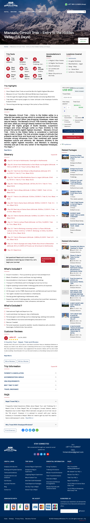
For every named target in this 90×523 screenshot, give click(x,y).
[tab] (31, 373)
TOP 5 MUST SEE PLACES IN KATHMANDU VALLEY (76, 316)
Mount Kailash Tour (31, 477)
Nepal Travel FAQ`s (73, 480)
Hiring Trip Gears (51, 466)
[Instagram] (38, 454)
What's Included (79, 91)
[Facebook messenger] (26, 430)
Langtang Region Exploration (34, 474)
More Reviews (10, 361)
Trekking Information (52, 469)
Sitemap (11, 518)
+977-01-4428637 (73, 447)
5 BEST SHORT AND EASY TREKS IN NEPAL (76, 304)
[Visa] (35, 507)
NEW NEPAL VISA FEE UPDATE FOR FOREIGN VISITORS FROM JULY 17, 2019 (77, 293)
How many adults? (65, 103)
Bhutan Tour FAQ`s (73, 474)
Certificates (7, 480)
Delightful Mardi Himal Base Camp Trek (76, 193)
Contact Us (7, 489)
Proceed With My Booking (73, 131)
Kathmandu (72, 58)
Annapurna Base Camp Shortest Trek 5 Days (77, 157)
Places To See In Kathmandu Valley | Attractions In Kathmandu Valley (76, 268)
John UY (12, 337)
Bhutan (14, 12)
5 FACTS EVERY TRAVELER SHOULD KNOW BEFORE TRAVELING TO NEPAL (76, 329)
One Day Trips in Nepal (31, 487)
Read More (8, 150)
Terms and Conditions (10, 472)
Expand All (54, 155)
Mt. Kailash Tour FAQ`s (74, 471)
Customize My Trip (47, 260)
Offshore (82, 520)
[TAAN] (7, 507)
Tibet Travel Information (53, 476)
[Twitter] (30, 430)
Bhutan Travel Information (54, 472)
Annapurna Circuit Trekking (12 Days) (76, 169)
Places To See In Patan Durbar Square (75, 257)
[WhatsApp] (37, 430)
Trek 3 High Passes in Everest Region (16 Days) (76, 204)
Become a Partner (30, 518)
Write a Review (23, 361)
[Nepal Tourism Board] (13, 507)
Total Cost (76, 102)
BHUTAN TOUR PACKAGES (33, 480)
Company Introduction (10, 466)
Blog (5, 487)
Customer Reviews (9, 483)
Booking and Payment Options (13, 469)
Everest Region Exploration (33, 466)
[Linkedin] (44, 454)
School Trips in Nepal (31, 489)
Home (6, 47)
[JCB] (55, 507)
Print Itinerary (10, 430)
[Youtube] (47, 454)
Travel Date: (66, 94)
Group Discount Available (77, 88)
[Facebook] (23, 430)
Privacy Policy (19, 518)
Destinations (30, 12)
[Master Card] (42, 507)
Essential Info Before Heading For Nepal (77, 247)
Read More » (30, 418)
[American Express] (48, 507)
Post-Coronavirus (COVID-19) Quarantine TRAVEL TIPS (76, 281)
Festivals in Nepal (51, 479)
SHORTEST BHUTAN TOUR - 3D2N (77, 225)
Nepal (6, 12)
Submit (83, 511)
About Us (42, 12)
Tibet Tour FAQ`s (72, 477)
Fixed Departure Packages (33, 483)
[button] (31, 160)
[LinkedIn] (33, 430)
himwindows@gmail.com (73, 452)
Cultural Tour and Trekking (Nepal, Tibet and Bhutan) (76, 182)
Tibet (21, 12)
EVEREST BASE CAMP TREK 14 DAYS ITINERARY (77, 214)
